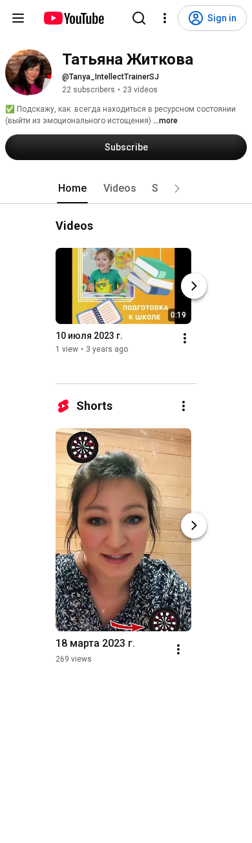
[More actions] (185, 338)
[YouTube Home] (73, 18)
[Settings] (165, 18)
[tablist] (126, 188)
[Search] (139, 18)
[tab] (72, 188)
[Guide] (18, 18)
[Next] (194, 286)
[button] (177, 188)
